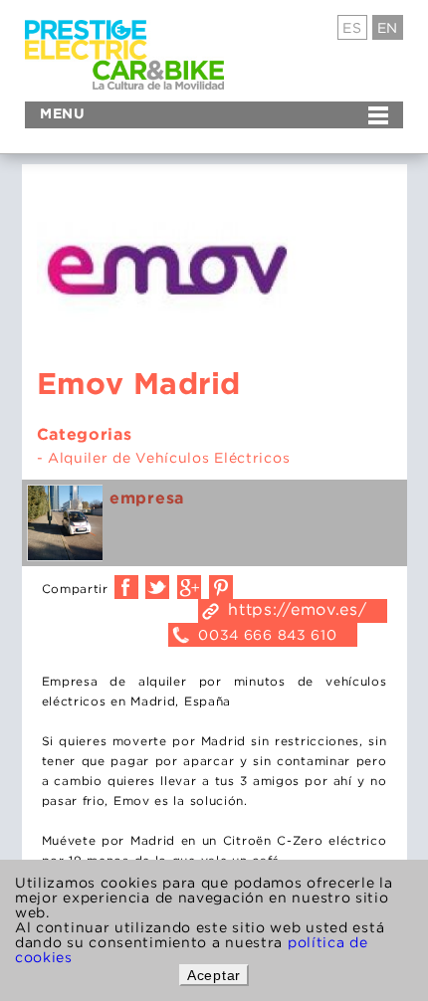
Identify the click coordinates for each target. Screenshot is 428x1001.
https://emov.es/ (297, 609)
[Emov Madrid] (65, 523)
